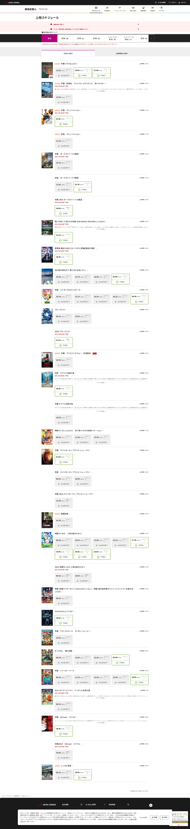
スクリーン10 (125, 276)
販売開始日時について (50, 32)
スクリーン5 (144, 540)
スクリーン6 (87, 70)
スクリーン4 (68, 235)
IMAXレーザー (68, 208)
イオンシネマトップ (7, 796)
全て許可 (164, 817)
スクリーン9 (144, 296)
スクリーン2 (106, 70)
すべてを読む (101, 91)
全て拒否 (154, 817)
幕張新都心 (17, 796)
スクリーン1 (68, 119)
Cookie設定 (143, 817)
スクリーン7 (125, 657)
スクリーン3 (87, 184)
